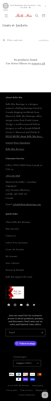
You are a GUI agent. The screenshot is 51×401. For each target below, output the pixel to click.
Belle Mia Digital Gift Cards (19, 277)
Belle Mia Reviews (15, 149)
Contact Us (11, 235)
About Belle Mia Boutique (18, 222)
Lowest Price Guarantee (18, 142)
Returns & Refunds (15, 270)
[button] (6, 15)
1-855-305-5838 (13, 175)
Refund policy (37, 385)
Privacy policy (12, 390)
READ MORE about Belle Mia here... (24, 136)
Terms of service (26, 390)
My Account (11, 256)
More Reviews (12, 228)
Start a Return (12, 263)
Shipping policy (41, 390)
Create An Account (15, 249)
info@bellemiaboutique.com (27, 204)
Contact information (27, 395)
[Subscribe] (41, 332)
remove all (38, 63)
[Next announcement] (45, 6)
